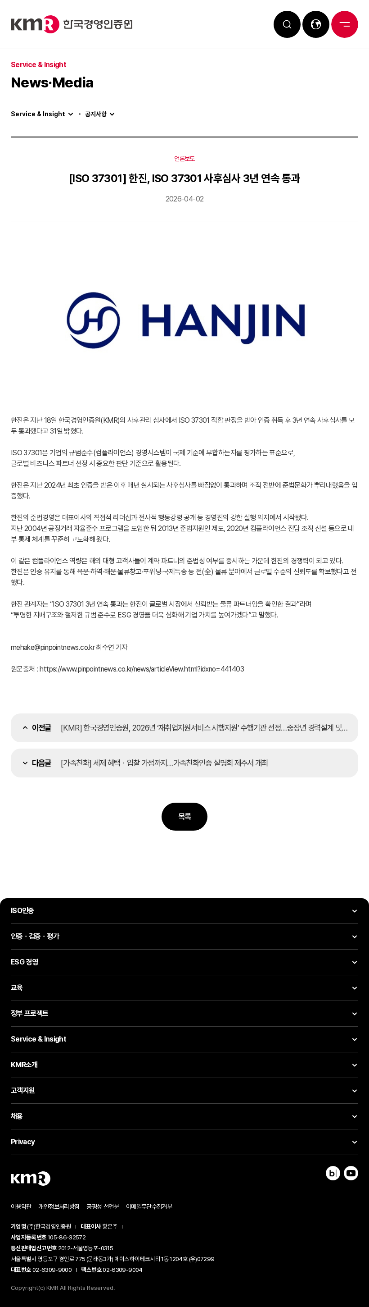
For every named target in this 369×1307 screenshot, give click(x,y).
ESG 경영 (24, 962)
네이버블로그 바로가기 (333, 1173)
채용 (17, 1116)
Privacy (23, 1142)
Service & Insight (38, 114)
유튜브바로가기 (351, 1173)
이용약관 (21, 1206)
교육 (17, 987)
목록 (184, 816)
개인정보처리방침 (58, 1206)
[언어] (315, 24)
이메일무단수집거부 (149, 1206)
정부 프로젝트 (30, 1013)
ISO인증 (22, 910)
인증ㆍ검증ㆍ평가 (35, 936)
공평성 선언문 (102, 1206)
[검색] (287, 24)
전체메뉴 (344, 24)
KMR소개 (24, 1064)
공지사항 (96, 114)
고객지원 (23, 1090)
